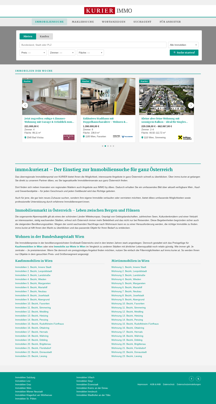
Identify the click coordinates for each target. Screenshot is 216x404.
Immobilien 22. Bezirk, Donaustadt (33, 352)
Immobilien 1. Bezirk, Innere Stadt (33, 267)
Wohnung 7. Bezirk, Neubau (126, 291)
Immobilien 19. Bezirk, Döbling (31, 340)
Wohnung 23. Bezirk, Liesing (126, 356)
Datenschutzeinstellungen (189, 384)
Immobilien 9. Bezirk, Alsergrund (32, 299)
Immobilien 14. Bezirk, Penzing (31, 319)
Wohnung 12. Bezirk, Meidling (127, 311)
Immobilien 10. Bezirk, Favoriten (32, 303)
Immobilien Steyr (84, 381)
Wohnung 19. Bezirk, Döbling (126, 340)
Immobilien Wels (23, 388)
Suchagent (142, 21)
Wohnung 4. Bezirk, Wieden (126, 279)
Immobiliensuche (49, 21)
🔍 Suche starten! (184, 52)
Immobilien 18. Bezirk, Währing (31, 336)
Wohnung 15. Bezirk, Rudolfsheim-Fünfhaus (135, 323)
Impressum (143, 384)
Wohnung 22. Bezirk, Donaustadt (129, 352)
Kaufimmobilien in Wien (29, 246)
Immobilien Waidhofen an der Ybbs (93, 395)
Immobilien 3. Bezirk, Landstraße (32, 275)
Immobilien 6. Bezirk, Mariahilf (31, 287)
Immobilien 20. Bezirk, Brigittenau (33, 344)
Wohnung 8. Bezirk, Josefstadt (127, 295)
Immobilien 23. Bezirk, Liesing (31, 356)
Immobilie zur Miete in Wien (70, 246)
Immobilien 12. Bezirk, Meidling (31, 311)
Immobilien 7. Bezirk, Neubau (31, 291)
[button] (25, 105)
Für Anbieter (170, 21)
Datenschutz (168, 384)
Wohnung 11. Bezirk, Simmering (128, 307)
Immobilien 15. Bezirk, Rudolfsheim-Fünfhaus (39, 323)
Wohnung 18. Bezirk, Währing (127, 336)
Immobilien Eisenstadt (87, 384)
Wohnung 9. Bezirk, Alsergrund (127, 299)
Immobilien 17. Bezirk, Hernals (31, 331)
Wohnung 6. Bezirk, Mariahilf (126, 287)
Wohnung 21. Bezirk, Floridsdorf (128, 348)
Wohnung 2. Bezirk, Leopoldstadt (129, 271)
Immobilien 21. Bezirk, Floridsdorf (33, 348)
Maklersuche (83, 21)
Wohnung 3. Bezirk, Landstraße (128, 275)
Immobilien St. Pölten (25, 398)
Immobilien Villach (85, 377)
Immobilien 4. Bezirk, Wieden (30, 279)
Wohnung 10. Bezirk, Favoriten (127, 303)
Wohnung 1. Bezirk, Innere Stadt (128, 267)
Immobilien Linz (23, 381)
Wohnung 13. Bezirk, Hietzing (127, 315)
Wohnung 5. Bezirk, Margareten (128, 283)
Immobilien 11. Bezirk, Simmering (33, 307)
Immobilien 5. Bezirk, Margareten (33, 283)
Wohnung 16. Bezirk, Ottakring (127, 327)
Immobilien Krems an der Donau (92, 388)
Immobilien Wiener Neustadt (29, 391)
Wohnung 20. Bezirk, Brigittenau (128, 344)
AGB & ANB (155, 384)
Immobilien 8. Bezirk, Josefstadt (32, 295)
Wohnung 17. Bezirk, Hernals (127, 331)
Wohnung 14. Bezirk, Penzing (127, 319)
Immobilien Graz (23, 384)
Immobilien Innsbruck (86, 391)
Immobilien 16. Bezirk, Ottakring (32, 327)
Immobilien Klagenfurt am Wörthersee (33, 395)
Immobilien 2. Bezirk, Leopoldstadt (33, 271)
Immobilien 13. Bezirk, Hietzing (31, 315)
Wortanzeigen (113, 21)
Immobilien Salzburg (25, 377)
